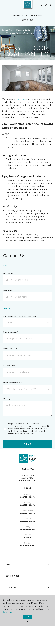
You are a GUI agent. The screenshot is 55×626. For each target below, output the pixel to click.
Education (11, 587)
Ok (27, 617)
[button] (40, 5)
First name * (8, 273)
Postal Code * (9, 366)
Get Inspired (13, 576)
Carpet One (7, 30)
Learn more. (9, 612)
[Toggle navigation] (3, 5)
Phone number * (10, 332)
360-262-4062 (27, 20)
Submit (27, 444)
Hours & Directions (27, 480)
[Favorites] (45, 5)
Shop (8, 564)
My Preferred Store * (12, 383)
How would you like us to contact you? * (21, 316)
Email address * (10, 349)
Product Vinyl (40, 30)
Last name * (8, 290)
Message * (7, 398)
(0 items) (50, 5)
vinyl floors (22, 99)
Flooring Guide (23, 30)
